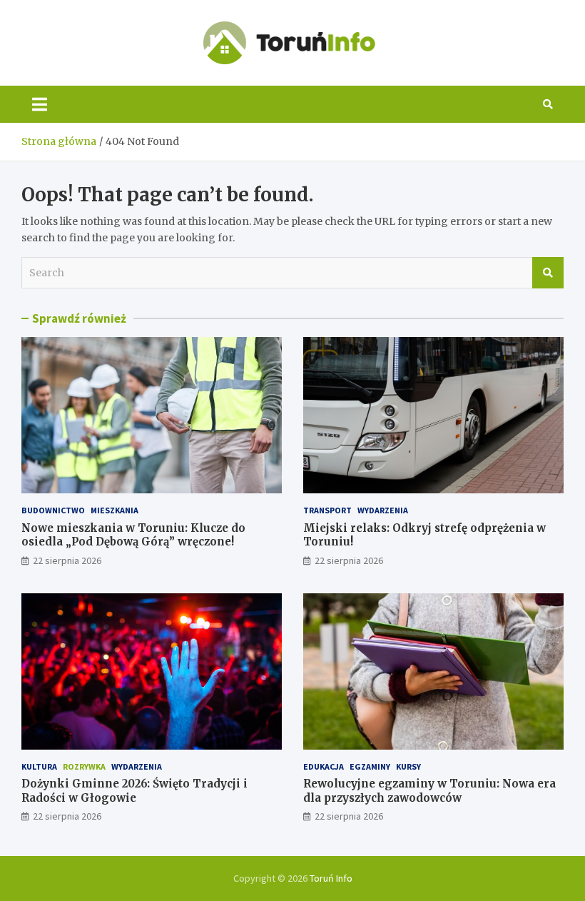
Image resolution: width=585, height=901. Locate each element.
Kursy (408, 766)
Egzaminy (370, 766)
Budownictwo (53, 510)
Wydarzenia (382, 510)
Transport (327, 510)
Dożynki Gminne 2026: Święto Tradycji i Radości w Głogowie (134, 791)
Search (548, 272)
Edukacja (323, 766)
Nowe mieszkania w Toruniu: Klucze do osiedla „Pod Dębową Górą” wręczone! (133, 535)
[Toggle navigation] (39, 104)
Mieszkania (114, 510)
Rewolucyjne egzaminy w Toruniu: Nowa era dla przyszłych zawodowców (429, 791)
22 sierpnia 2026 (67, 560)
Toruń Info (331, 878)
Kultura (39, 766)
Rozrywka (84, 766)
